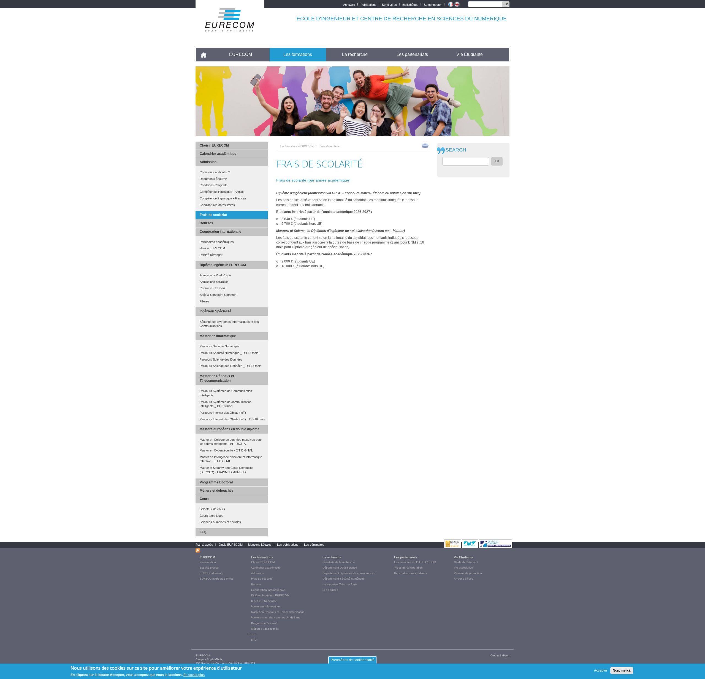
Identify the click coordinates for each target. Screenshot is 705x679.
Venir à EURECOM (212, 248)
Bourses (206, 223)
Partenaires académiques (217, 242)
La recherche (355, 54)
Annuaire (349, 4)
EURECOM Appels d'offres (216, 578)
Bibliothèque (410, 4)
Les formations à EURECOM (297, 146)
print (425, 145)
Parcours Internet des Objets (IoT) (223, 412)
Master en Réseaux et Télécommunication (217, 378)
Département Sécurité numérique (343, 578)
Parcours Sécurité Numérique (219, 346)
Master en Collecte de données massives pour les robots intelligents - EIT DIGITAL (231, 442)
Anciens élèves (463, 578)
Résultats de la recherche (338, 562)
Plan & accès (204, 544)
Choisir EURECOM (214, 145)
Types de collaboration (408, 567)
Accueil (206, 54)
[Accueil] (230, 28)
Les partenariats (412, 54)
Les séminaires (314, 544)
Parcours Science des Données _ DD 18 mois (230, 365)
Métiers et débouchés (217, 491)
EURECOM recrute (211, 573)
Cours (204, 499)
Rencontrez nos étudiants (410, 573)
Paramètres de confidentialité (353, 660)
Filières (204, 301)
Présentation (208, 562)
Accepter (600, 670)
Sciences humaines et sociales (220, 522)
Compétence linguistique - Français (223, 198)
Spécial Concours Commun (218, 294)
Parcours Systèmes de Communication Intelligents (226, 393)
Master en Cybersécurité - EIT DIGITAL (226, 450)
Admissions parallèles (214, 281)
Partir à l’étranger (211, 254)
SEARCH (456, 150)
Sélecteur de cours (212, 509)
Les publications (288, 544)
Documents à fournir (213, 178)
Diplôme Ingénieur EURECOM (223, 265)
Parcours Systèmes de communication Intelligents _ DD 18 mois (225, 404)
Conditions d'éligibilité (213, 185)
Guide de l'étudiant (466, 562)
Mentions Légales (260, 544)
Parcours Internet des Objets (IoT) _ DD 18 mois (232, 419)
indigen (504, 655)
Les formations (297, 54)
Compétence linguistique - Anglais (222, 191)
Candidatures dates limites (217, 205)
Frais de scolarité (213, 215)
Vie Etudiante (469, 54)
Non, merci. (622, 670)
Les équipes (330, 589)
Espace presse (209, 567)
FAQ (203, 532)
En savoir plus (194, 675)
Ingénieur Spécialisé (215, 311)
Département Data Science (339, 567)
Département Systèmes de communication (349, 573)
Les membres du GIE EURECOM (415, 562)
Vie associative (463, 567)
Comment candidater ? (215, 172)
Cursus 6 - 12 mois (212, 288)
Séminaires (389, 4)
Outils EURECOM (231, 544)
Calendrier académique (218, 154)
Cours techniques (211, 515)
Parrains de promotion (468, 573)
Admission (208, 162)
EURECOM (240, 54)
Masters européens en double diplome (229, 429)
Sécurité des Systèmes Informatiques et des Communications (229, 324)
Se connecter (433, 4)
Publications (368, 4)
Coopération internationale (220, 232)
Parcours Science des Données (221, 359)
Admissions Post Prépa (215, 275)
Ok (506, 4)
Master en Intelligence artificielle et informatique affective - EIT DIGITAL (231, 459)
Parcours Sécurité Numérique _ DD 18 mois (229, 353)
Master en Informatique (218, 336)
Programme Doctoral (216, 482)
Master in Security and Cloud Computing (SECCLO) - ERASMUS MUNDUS (226, 470)
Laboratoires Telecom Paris (339, 584)
